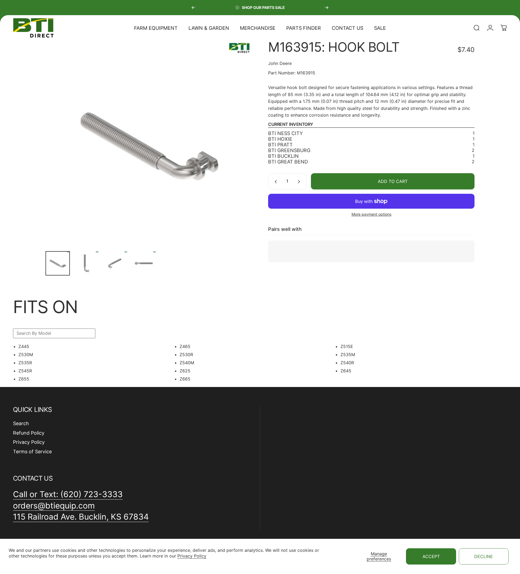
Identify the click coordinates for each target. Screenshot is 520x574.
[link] (81, 517)
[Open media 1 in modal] (149, 144)
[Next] (327, 7)
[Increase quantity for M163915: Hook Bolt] (300, 181)
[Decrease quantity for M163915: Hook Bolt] (274, 181)
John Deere (280, 63)
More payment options (371, 214)
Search (21, 423)
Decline (483, 556)
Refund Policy (28, 433)
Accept (431, 556)
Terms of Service (32, 451)
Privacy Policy (191, 556)
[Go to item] (58, 263)
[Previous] (193, 7)
